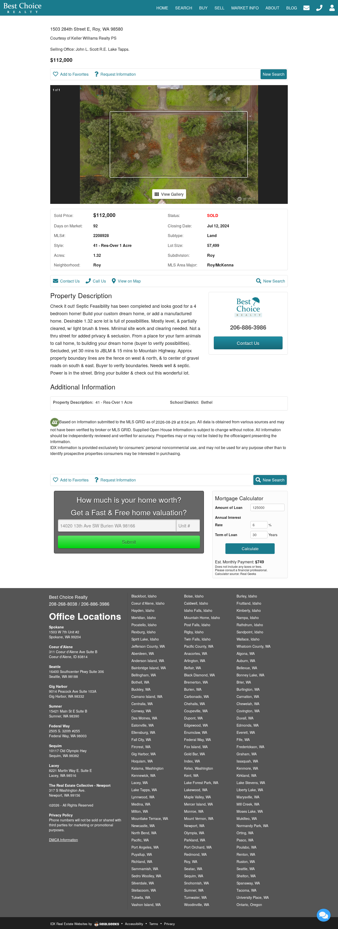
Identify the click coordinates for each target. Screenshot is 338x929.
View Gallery (172, 194)
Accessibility (134, 923)
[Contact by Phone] (319, 7)
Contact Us (70, 281)
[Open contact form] (306, 7)
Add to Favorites (74, 74)
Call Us (99, 281)
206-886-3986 (248, 327)
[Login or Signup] (332, 7)
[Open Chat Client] (324, 915)
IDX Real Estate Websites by (71, 923)
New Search (274, 74)
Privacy (169, 923)
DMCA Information (63, 839)
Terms (153, 923)
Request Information (118, 74)
